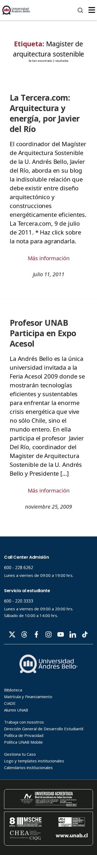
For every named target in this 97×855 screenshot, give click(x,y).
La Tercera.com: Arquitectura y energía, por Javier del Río (45, 113)
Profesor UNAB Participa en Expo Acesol (43, 333)
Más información (49, 258)
